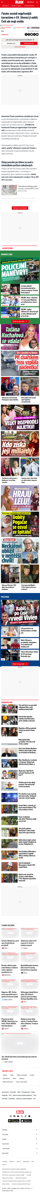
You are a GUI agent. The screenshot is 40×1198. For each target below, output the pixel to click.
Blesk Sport (5, 293)
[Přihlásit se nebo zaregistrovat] (37, 2)
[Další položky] (37, 5)
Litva (34, 1095)
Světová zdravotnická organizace (22, 1095)
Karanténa (12, 1098)
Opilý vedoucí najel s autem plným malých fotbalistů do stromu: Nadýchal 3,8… (27, 842)
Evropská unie (26, 1092)
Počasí (32, 1075)
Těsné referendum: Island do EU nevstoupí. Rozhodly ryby (29, 653)
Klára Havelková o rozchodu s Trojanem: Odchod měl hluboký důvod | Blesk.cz (28, 762)
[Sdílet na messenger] (31, 34)
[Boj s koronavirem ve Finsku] (6, 27)
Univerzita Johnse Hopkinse (24, 1098)
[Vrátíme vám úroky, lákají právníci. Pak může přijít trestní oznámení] (9, 786)
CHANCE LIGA (6, 254)
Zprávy (5, 1075)
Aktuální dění (7, 1071)
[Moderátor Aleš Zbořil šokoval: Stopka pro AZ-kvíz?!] (9, 774)
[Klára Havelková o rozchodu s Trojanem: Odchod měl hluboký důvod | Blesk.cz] (9, 763)
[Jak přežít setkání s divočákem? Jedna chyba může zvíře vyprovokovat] (9, 832)
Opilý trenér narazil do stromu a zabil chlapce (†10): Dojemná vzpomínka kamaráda (27, 877)
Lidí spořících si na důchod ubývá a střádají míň (28, 630)
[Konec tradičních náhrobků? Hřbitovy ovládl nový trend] (9, 820)
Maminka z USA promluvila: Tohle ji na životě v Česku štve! (27, 730)
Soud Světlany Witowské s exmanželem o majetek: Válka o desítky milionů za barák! (27, 854)
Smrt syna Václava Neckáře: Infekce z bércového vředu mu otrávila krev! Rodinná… (28, 750)
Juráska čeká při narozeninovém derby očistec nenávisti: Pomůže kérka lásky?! (29, 289)
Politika (4, 636)
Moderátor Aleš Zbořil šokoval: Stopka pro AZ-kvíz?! (26, 773)
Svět (3, 659)
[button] (14, 1121)
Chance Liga (5, 305)
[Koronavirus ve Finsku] (19, 27)
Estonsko (4, 1098)
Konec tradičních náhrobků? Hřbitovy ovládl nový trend (27, 819)
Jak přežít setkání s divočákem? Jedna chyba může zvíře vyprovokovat (27, 830)
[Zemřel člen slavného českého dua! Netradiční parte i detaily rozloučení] (9, 720)
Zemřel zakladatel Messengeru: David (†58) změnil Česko (27, 865)
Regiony (22, 1078)
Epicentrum (6, 1078)
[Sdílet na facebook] (26, 34)
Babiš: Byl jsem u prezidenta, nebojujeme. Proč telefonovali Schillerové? (29, 643)
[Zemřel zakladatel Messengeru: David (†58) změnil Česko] (9, 866)
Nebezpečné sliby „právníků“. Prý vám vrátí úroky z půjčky (27, 741)
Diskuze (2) (4, 34)
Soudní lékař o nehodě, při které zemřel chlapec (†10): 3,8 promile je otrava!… (27, 807)
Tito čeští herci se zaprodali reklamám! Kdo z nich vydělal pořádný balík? (28, 707)
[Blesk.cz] (19, 2)
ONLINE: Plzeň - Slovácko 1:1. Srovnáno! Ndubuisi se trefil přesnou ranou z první (29, 300)
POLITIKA (5, 597)
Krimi (14, 1078)
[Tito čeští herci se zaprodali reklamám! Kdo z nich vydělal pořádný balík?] (9, 708)
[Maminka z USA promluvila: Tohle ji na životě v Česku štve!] (9, 731)
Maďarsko (5, 1095)
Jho (34, 1098)
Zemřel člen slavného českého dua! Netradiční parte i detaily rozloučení (27, 718)
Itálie (18, 1092)
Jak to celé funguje (20, 46)
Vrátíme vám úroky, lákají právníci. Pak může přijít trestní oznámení (27, 784)
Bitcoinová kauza (8, 1082)
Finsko (33, 1092)
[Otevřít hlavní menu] (2, 2)
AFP (10, 1095)
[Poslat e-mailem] (37, 34)
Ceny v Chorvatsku (21, 1082)
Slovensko (13, 1092)
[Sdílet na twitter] (28, 34)
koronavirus (5, 1092)
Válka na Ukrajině (22, 1075)
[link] (11, 1116)
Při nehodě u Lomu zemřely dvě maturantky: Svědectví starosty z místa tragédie (27, 796)
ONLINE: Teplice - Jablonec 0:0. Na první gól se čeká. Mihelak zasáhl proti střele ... (29, 312)
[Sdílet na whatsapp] (34, 34)
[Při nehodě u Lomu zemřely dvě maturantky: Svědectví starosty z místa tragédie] (9, 797)
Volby (11, 1075)
